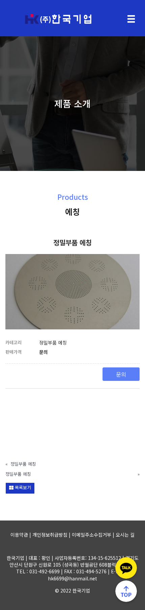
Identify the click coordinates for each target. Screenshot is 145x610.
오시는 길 (125, 534)
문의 (121, 374)
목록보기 (22, 487)
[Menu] (131, 19)
